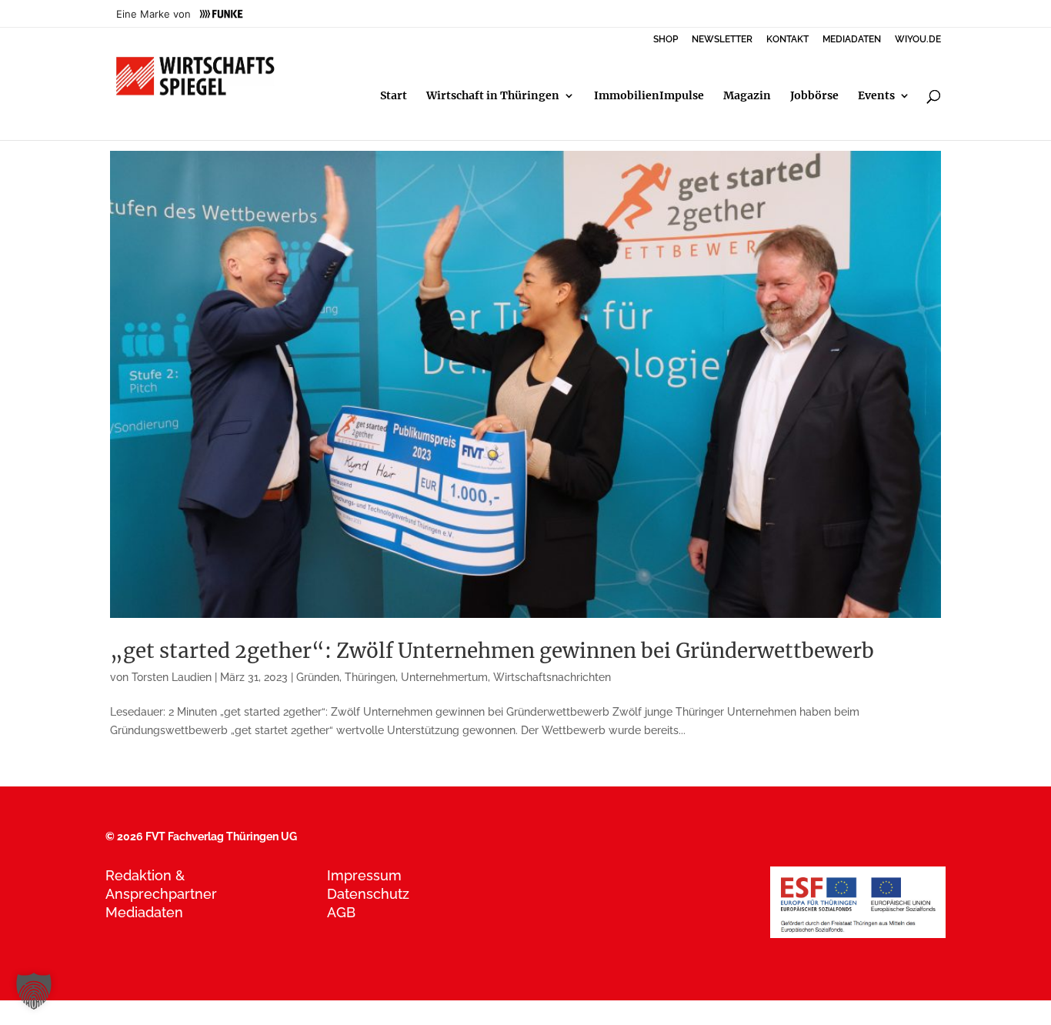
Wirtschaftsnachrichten (552, 677)
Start (393, 96)
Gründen (317, 677)
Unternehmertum (444, 677)
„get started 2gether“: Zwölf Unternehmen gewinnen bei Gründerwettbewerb (492, 650)
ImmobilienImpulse (649, 96)
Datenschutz (368, 894)
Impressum (364, 875)
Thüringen (370, 677)
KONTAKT (787, 40)
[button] (34, 991)
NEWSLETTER (722, 40)
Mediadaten (144, 912)
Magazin (747, 96)
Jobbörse (814, 96)
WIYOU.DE (918, 40)
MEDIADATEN (851, 40)
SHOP (665, 40)
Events (876, 96)
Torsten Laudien (172, 677)
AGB (341, 912)
